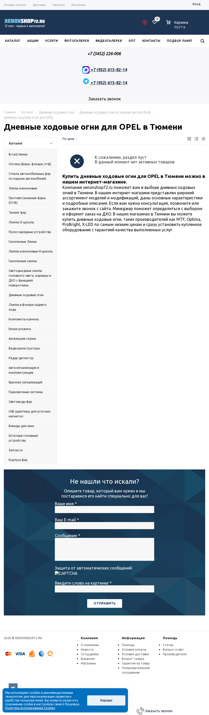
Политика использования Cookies (30, 708)
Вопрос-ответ (173, 649)
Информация (133, 638)
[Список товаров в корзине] (178, 26)
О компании (90, 645)
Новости (87, 649)
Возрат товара (133, 658)
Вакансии (88, 658)
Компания (89, 638)
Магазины (88, 663)
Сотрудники (90, 654)
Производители (175, 654)
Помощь (170, 638)
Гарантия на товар (136, 663)
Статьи (168, 645)
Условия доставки (135, 654)
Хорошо (106, 700)
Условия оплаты (134, 649)
